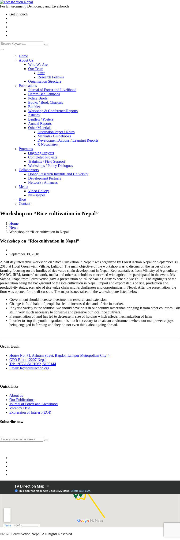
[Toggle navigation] (2, 49)
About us (16, 395)
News (13, 228)
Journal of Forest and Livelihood (33, 404)
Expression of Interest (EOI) (30, 412)
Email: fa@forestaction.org (29, 368)
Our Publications (21, 400)
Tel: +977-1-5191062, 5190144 (32, 364)
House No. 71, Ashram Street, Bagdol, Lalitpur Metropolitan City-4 (59, 355)
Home (14, 223)
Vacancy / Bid (19, 408)
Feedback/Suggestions (14, 377)
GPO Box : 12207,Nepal (27, 360)
